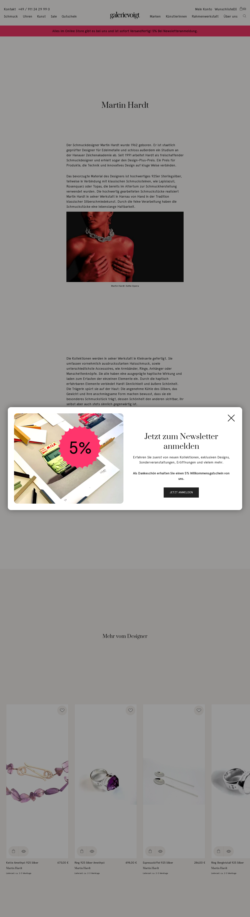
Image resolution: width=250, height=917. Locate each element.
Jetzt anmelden (181, 492)
